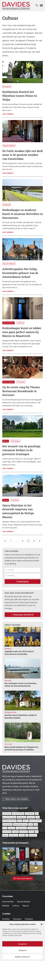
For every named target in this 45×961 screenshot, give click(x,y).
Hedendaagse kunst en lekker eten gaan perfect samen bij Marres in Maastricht (21, 332)
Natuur (5, 441)
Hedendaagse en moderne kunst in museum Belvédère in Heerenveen (22, 214)
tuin (36, 832)
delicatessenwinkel (9, 821)
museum (11, 828)
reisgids (15, 832)
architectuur (29, 814)
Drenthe (6, 919)
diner (19, 821)
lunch (5, 828)
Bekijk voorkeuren (22, 957)
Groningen (15, 441)
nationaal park (21, 828)
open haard (7, 832)
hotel (30, 824)
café (37, 817)
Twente (5, 835)
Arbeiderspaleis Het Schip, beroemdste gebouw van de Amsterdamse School (20, 273)
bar (37, 814)
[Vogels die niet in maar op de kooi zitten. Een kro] (8, 868)
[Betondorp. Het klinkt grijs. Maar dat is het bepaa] (8, 854)
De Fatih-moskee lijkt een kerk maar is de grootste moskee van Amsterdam (22, 155)
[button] (41, 924)
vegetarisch (13, 835)
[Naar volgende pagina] (40, 541)
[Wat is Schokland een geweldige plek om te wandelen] (36, 868)
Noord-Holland (9, 146)
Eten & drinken (8, 323)
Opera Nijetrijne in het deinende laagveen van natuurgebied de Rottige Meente (18, 511)
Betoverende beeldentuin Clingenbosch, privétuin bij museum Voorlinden (22, 748)
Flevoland (17, 919)
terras (31, 832)
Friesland (6, 205)
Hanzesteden (7, 824)
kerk (35, 824)
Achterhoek (7, 814)
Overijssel (7, 86)
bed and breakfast (9, 817)
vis (27, 835)
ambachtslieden (18, 814)
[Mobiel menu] (41, 5)
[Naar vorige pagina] (5, 541)
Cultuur (8, 744)
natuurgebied (32, 828)
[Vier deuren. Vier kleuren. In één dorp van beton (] (22, 854)
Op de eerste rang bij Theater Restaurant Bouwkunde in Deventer (21, 391)
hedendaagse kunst (20, 824)
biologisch (30, 817)
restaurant (23, 832)
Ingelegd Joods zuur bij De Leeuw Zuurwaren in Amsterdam (19, 652)
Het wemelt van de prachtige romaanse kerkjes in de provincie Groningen (21, 450)
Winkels (8, 649)
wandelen (33, 835)
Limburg (20, 323)
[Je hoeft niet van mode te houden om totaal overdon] (22, 868)
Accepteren (22, 944)
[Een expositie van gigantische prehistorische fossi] (36, 854)
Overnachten (10, 712)
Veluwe (21, 835)
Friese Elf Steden (35, 821)
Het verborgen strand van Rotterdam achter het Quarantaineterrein (21, 684)
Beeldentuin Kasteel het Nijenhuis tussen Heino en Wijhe (19, 96)
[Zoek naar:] (37, 5)
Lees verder (8, 113)
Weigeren (23, 950)
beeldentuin (21, 817)
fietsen (25, 821)
